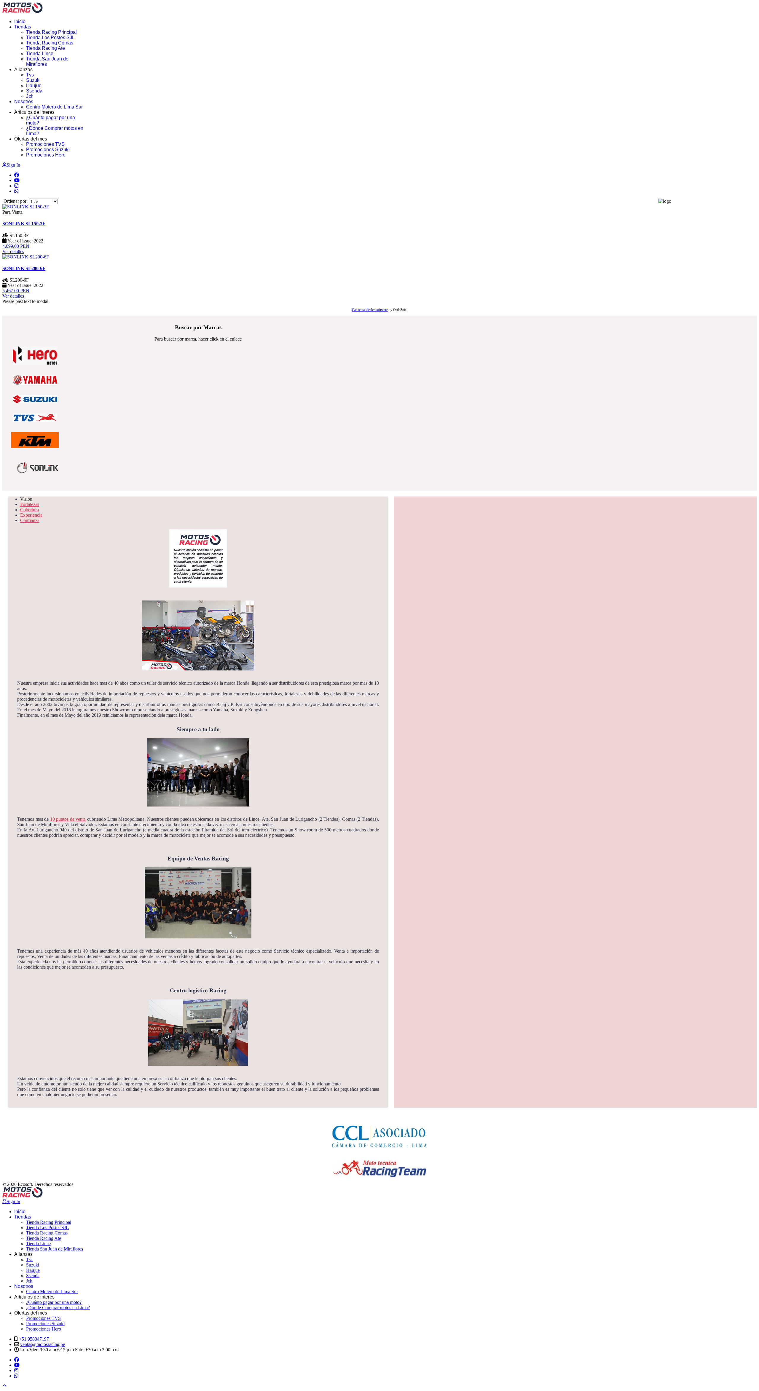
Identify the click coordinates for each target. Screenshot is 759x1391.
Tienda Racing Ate (45, 48)
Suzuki (33, 80)
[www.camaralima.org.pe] (379, 1134)
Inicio (19, 21)
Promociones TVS (45, 144)
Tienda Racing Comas (49, 42)
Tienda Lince (39, 53)
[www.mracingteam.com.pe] (379, 1168)
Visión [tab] (26, 499)
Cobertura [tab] (29, 509)
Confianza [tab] (29, 520)
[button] (4, 1385)
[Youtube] (17, 180)
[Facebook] (16, 175)
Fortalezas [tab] (29, 504)
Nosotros (23, 101)
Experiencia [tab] (31, 515)
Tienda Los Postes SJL (50, 37)
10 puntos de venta (68, 819)
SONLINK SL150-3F (23, 223)
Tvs (30, 74)
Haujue (34, 85)
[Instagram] (16, 185)
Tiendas (22, 26)
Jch (30, 96)
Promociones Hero (46, 154)
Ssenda (34, 90)
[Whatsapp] (16, 191)
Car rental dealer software (370, 310)
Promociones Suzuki (48, 149)
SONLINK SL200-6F (23, 268)
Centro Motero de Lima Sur (54, 106)
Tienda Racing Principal (51, 32)
